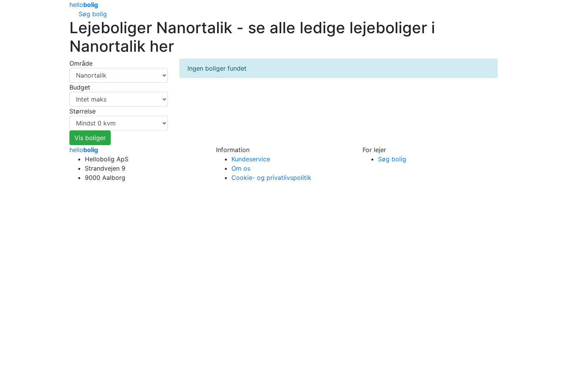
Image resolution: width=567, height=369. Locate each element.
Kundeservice (250, 159)
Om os (240, 168)
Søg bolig (93, 14)
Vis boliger (90, 138)
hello (83, 150)
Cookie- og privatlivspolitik (271, 177)
